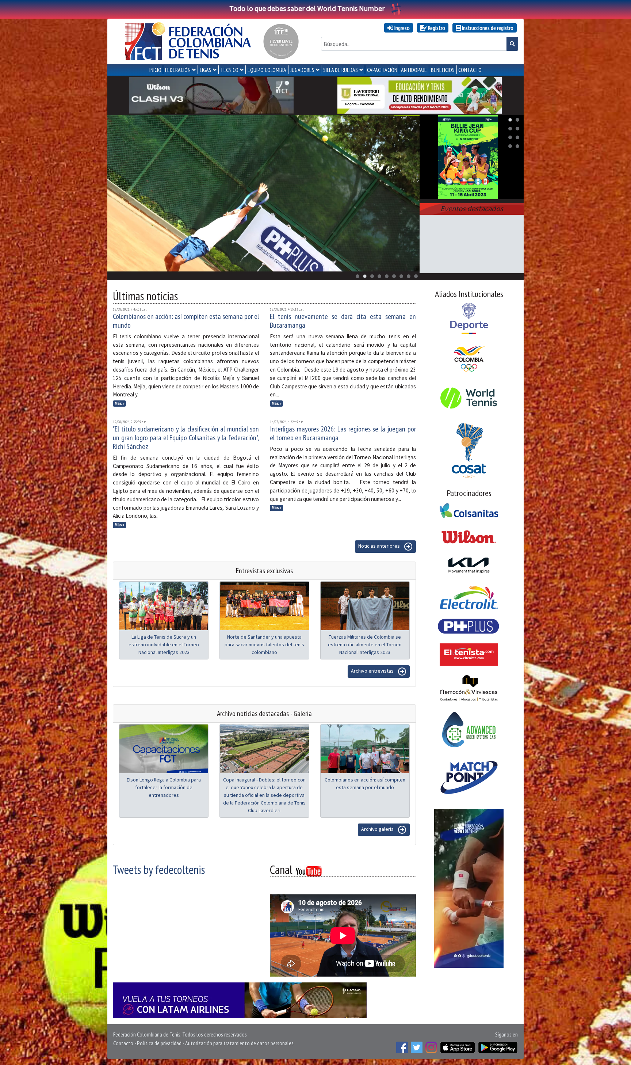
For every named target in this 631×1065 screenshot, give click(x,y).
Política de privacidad (159, 1043)
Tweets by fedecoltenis (159, 869)
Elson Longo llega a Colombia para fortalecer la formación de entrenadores (164, 787)
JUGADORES (302, 69)
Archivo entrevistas (373, 670)
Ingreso (401, 27)
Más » (120, 403)
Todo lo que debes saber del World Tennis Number (307, 8)
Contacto (123, 1043)
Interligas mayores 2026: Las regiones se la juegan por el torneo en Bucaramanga (343, 433)
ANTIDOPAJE (414, 69)
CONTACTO (470, 69)
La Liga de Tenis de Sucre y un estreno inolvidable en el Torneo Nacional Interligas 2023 (164, 644)
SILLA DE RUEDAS (340, 69)
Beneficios (443, 69)
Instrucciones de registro (487, 27)
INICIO (155, 69)
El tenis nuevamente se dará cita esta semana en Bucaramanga (343, 321)
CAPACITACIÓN (382, 69)
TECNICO (229, 69)
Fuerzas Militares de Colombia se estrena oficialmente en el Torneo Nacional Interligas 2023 (365, 644)
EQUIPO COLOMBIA (267, 69)
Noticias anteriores (379, 546)
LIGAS (205, 69)
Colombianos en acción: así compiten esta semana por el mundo (186, 321)
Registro (436, 27)
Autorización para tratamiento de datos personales (239, 1043)
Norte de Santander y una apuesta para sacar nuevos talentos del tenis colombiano (264, 644)
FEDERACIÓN (178, 69)
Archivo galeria (378, 829)
